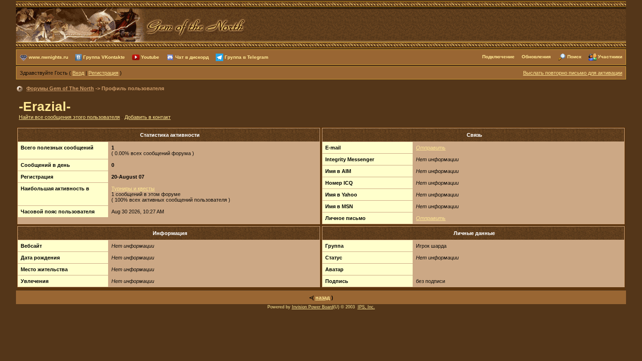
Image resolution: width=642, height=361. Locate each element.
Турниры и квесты (133, 188)
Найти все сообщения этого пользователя (69, 117)
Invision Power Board (312, 307)
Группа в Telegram (246, 56)
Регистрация (103, 73)
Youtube (150, 56)
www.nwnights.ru (48, 56)
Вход (78, 73)
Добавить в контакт (148, 117)
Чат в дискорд (192, 56)
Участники (610, 56)
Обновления (536, 56)
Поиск (574, 56)
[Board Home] (131, 24)
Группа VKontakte (104, 56)
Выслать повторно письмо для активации (572, 73)
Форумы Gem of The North (60, 88)
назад (322, 297)
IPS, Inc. (366, 307)
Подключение (498, 56)
